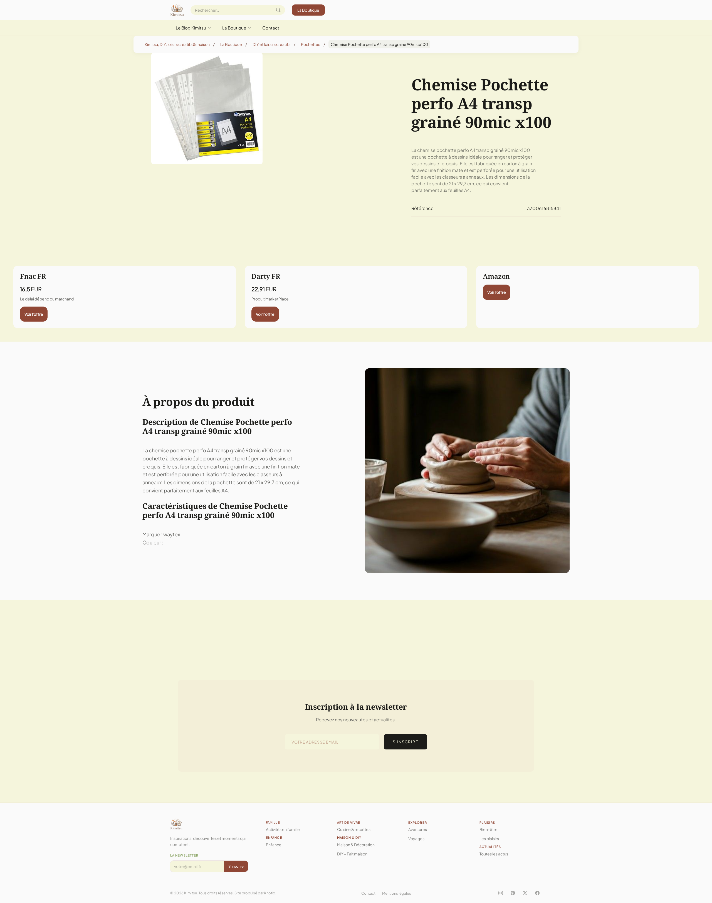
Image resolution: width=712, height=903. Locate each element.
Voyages (416, 838)
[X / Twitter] (525, 893)
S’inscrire (405, 741)
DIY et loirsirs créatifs (271, 44)
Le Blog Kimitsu (191, 27)
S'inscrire (236, 866)
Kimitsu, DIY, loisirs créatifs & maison (177, 44)
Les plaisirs (489, 838)
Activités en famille (283, 829)
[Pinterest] (512, 893)
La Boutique (308, 10)
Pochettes (310, 44)
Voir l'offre (33, 314)
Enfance (273, 844)
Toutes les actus (493, 853)
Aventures (417, 829)
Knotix (269, 893)
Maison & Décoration (356, 844)
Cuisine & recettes (353, 829)
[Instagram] (500, 893)
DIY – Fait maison (352, 853)
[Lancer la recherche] (278, 10)
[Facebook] (537, 893)
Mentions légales (396, 893)
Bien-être (488, 829)
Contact (270, 27)
